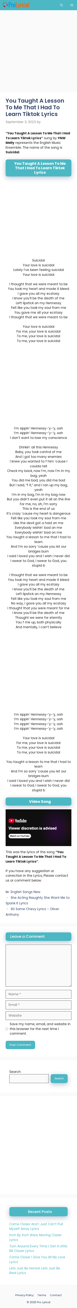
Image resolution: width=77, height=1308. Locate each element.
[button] (61, 5)
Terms (41, 1295)
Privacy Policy (24, 1295)
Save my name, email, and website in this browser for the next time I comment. (40, 1029)
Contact (56, 1295)
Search (15, 1072)
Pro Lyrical (43, 1302)
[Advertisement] (38, 52)
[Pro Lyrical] (16, 5)
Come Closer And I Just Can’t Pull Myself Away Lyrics (36, 1226)
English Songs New (25, 892)
